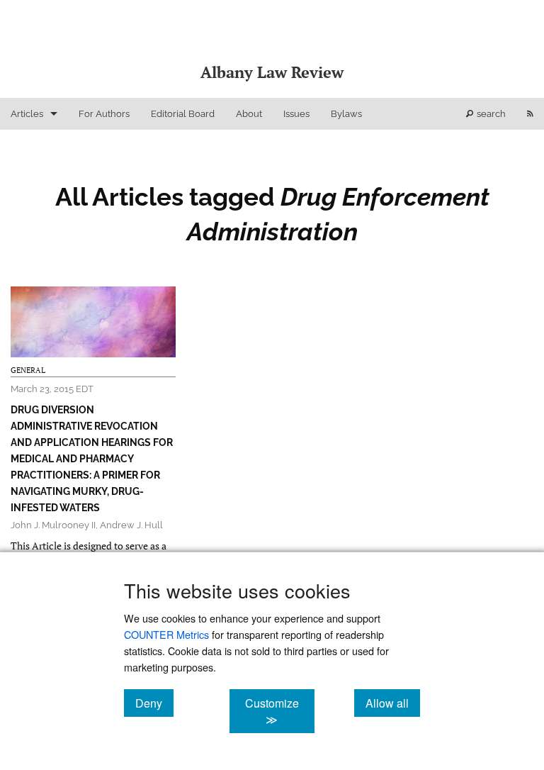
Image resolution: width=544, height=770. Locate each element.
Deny (154, 702)
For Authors (104, 113)
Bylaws (346, 113)
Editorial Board (183, 113)
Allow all (393, 702)
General (28, 370)
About (249, 113)
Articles (27, 113)
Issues (296, 113)
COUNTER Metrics (166, 634)
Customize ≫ (279, 711)
